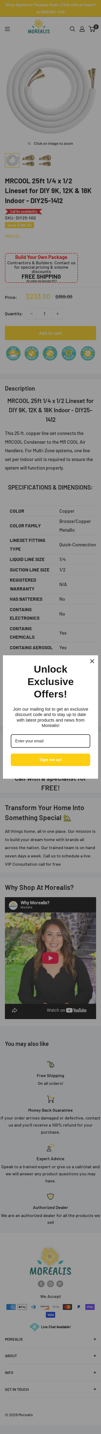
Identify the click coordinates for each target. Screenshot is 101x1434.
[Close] (92, 661)
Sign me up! (50, 760)
